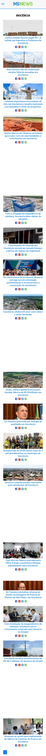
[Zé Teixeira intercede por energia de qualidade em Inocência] (23, 418)
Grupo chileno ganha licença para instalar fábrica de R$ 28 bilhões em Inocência (23, 392)
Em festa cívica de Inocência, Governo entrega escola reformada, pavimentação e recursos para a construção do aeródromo (23, 281)
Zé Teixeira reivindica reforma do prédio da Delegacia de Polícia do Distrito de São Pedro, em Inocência (23, 595)
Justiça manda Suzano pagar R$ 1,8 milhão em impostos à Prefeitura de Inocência (23, 40)
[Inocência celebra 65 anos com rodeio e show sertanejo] (23, 308)
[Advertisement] (23, 169)
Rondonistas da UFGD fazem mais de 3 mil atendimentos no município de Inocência (23, 453)
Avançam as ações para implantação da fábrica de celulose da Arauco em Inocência (23, 739)
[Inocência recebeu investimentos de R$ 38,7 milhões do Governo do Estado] (23, 654)
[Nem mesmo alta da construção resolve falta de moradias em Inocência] (23, 66)
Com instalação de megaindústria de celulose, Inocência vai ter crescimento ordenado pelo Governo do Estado (23, 628)
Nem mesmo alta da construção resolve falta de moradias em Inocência (23, 72)
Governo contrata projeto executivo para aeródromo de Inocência (23, 483)
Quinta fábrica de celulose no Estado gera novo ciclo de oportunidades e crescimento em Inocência (23, 136)
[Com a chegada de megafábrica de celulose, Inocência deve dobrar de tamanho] (23, 210)
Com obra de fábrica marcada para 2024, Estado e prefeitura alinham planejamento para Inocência (23, 563)
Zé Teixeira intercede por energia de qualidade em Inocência (23, 422)
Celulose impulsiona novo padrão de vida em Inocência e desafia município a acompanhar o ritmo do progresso (23, 104)
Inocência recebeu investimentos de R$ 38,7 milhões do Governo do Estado (23, 659)
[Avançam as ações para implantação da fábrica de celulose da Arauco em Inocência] (23, 732)
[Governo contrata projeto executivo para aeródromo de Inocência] (23, 478)
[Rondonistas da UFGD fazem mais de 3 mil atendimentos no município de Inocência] (23, 447)
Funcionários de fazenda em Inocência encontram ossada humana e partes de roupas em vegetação (23, 248)
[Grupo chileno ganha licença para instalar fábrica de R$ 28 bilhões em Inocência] (23, 386)
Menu (3, 5)
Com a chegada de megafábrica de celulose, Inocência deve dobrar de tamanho (23, 216)
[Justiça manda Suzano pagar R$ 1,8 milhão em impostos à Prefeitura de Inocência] (23, 34)
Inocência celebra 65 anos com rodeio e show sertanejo (23, 313)
